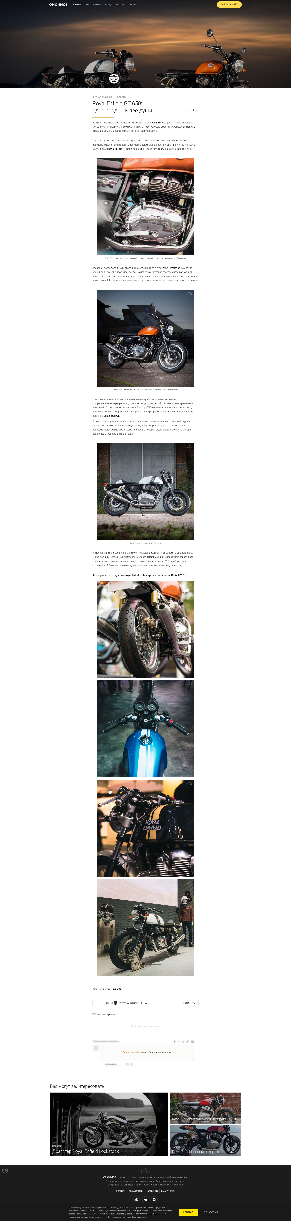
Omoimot (122, 1003)
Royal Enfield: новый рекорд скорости (202, 1152)
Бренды (108, 5)
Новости (120, 97)
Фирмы (132, 5)
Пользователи (135, 1191)
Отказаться (211, 1212)
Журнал (77, 5)
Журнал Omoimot (102, 97)
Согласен (188, 1212)
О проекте (120, 1191)
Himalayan (174, 267)
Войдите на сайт (131, 1052)
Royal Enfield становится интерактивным (205, 1119)
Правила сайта (168, 1191)
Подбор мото (93, 5)
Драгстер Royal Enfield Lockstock (85, 1151)
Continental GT (189, 126)
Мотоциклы (152, 1191)
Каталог (120, 5)
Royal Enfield (158, 122)
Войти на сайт (229, 4)
